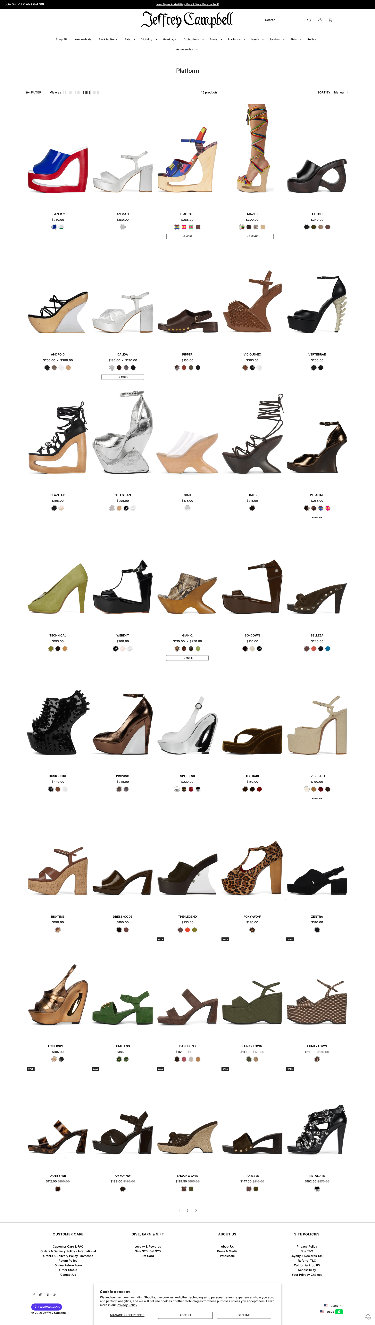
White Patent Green (61, 227)
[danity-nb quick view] (216, 1033)
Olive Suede (313, 227)
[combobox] (285, 20)
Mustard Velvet (245, 789)
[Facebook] (34, 1295)
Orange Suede (187, 930)
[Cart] (330, 20)
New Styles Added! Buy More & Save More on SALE (187, 4)
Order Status (68, 1270)
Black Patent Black (252, 367)
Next (196, 1210)
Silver (112, 508)
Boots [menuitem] (213, 39)
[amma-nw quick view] (151, 1163)
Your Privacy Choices (307, 1275)
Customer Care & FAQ (68, 1246)
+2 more (187, 657)
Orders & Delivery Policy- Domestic (68, 1256)
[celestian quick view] (151, 482)
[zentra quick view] (345, 903)
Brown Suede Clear (191, 648)
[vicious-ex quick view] (281, 341)
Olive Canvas (249, 1059)
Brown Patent (245, 648)
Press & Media (227, 1251)
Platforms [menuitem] (234, 39)
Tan (320, 227)
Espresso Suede (119, 367)
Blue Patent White (54, 227)
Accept (185, 1315)
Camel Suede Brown (263, 227)
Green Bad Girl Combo (191, 227)
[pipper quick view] (216, 341)
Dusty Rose (184, 367)
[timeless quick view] (151, 1033)
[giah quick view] (216, 482)
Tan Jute (313, 789)
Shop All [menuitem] (61, 39)
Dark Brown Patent (119, 930)
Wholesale (227, 1256)
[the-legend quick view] (216, 903)
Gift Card (147, 1256)
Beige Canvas (306, 789)
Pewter (126, 367)
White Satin (122, 227)
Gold (68, 367)
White (61, 367)
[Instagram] (40, 1295)
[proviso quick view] (151, 763)
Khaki (191, 367)
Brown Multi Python (184, 648)
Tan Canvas (256, 1059)
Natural (61, 508)
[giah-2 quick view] (216, 622)
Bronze (119, 789)
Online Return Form (68, 1265)
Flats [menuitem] (293, 39)
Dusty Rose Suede (184, 1059)
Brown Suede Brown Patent (122, 1189)
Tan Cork (58, 930)
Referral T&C (307, 1260)
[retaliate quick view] (345, 1163)
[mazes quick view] (281, 201)
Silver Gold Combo (256, 227)
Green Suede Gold (119, 1059)
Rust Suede (313, 648)
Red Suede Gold (191, 789)
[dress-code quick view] (151, 903)
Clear (187, 508)
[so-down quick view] (281, 622)
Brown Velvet (252, 789)
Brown (126, 930)
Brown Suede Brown (249, 227)
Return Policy (68, 1260)
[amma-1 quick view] (151, 201)
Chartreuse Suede (51, 648)
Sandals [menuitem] (275, 39)
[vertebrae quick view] (345, 341)
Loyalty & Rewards (148, 1246)
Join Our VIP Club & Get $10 (24, 4)
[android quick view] (86, 341)
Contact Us (68, 1275)
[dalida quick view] (151, 341)
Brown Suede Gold (184, 789)
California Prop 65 (307, 1265)
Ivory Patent (252, 648)
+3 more (122, 376)
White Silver (177, 789)
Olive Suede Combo (191, 1189)
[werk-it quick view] (151, 622)
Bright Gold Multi (242, 227)
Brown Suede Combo (184, 1189)
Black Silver (198, 789)
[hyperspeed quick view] (86, 1033)
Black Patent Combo (61, 1059)
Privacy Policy (127, 1305)
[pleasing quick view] (345, 482)
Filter (36, 92)
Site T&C (307, 1251)
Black (306, 227)
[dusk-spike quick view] (86, 763)
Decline (244, 1315)
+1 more (187, 236)
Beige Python (177, 648)
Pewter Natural (54, 367)
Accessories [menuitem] (184, 49)
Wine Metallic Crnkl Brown (313, 508)
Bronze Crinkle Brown (306, 508)
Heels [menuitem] (255, 39)
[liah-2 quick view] (281, 482)
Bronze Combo (54, 1059)
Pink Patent (122, 648)
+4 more (252, 236)
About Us (227, 1246)
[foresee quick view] (281, 1163)
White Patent (133, 508)
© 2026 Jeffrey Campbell (49, 1313)
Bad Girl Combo (177, 227)
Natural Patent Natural (245, 367)
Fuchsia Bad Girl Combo (184, 227)
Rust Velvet (259, 789)
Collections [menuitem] (191, 39)
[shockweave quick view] (216, 1163)
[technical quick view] (86, 622)
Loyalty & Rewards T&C (306, 1256)
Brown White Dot (317, 1059)
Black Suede (133, 367)
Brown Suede (198, 227)
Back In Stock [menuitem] (108, 39)
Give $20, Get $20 (148, 1251)
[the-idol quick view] (345, 201)
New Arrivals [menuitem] (82, 39)
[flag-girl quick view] (216, 201)
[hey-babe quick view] (281, 763)
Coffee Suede (252, 508)
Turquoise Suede (327, 648)
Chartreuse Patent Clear (198, 648)
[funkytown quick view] (281, 1033)
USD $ (334, 1305)
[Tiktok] (55, 1295)
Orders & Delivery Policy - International (68, 1251)
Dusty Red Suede (320, 789)
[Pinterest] (48, 1295)
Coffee (177, 367)
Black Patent (126, 508)
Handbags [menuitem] (169, 39)
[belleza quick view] (345, 622)
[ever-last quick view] (345, 763)
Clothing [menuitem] (146, 39)
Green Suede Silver (126, 1059)
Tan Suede (198, 1059)
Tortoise (58, 1189)
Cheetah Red (252, 930)
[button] (332, 92)
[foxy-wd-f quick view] (281, 903)
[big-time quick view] (86, 903)
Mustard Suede (65, 648)
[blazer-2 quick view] (86, 201)
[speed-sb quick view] (216, 763)
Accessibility (307, 1270)
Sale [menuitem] (127, 39)
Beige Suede (191, 1059)
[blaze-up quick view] (86, 482)
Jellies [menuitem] (311, 39)
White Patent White (259, 367)
